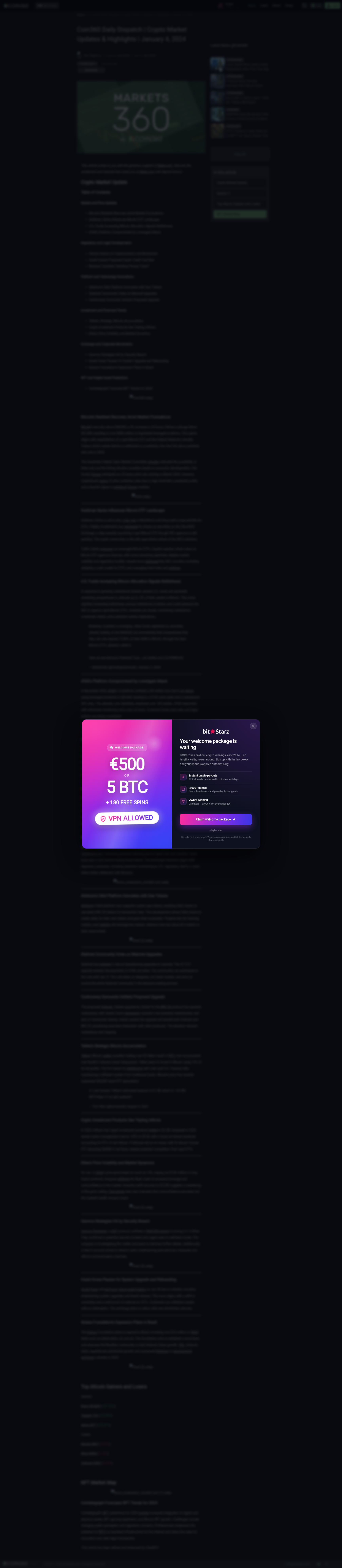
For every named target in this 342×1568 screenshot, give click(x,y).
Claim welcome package (213, 819)
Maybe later (215, 830)
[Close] (253, 726)
